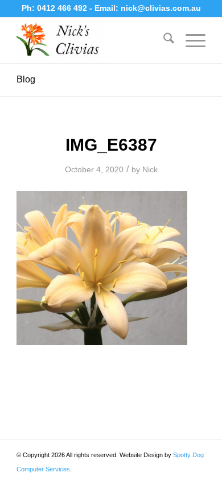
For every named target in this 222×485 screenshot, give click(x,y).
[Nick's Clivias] (92, 40)
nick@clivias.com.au (161, 8)
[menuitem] (163, 40)
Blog (26, 79)
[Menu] (189, 40)
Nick (150, 169)
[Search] (163, 40)
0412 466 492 (63, 8)
